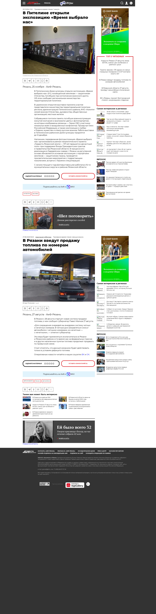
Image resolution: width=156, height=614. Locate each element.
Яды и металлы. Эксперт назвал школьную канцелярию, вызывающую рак (118, 128)
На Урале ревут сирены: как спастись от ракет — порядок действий (119, 185)
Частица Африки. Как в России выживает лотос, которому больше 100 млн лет (119, 288)
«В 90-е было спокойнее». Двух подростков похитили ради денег (119, 112)
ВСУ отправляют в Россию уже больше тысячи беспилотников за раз (118, 338)
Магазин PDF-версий (116, 451)
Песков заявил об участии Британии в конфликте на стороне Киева (119, 163)
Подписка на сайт (76, 453)
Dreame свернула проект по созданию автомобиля (115, 353)
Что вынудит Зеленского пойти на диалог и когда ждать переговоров (118, 178)
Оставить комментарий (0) (78, 176)
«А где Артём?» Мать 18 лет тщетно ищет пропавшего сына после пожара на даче (119, 151)
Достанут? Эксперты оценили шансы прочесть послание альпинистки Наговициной (120, 303)
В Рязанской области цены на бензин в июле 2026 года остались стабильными (79, 399)
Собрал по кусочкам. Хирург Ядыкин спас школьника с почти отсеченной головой (120, 311)
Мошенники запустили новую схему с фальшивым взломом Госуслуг (119, 360)
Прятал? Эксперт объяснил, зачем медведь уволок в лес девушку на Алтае (119, 143)
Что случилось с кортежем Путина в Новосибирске (119, 345)
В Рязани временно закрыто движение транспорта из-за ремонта (43, 413)
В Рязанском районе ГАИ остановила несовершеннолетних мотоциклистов (45, 399)
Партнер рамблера (57, 484)
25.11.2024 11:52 (28, 9)
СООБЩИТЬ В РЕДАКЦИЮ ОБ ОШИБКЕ (98, 453)
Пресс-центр (102, 451)
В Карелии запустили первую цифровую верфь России (116, 368)
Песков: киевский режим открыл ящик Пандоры (117, 170)
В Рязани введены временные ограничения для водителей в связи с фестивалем (79, 406)
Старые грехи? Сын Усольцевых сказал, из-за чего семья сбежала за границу (119, 136)
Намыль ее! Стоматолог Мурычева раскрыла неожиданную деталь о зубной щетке (119, 296)
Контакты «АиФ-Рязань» (46, 451)
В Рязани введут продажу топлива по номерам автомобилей (115, 81)
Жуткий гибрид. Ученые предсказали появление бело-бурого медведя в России (120, 318)
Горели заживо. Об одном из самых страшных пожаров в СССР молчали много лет (115, 72)
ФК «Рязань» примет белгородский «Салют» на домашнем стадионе (115, 99)
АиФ (37, 303)
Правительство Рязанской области (35, 75)
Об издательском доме (86, 451)
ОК (88, 354)
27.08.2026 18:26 (28, 237)
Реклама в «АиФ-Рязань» (66, 451)
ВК (83, 354)
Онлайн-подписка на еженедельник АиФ (52, 453)
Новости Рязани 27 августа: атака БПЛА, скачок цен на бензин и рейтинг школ (115, 63)
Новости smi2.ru (30, 230)
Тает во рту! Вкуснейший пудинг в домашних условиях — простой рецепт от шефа (119, 121)
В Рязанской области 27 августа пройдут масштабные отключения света (115, 90)
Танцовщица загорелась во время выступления (118, 193)
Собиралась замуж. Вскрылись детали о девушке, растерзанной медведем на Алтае (118, 326)
